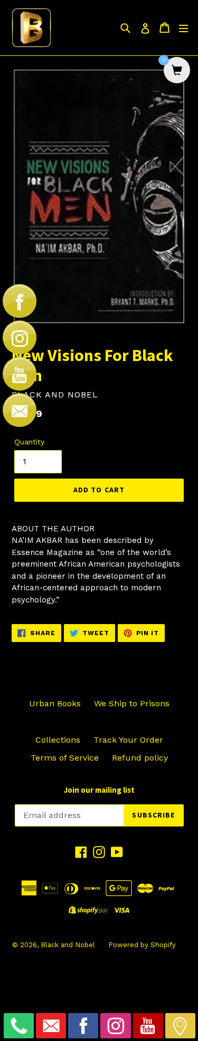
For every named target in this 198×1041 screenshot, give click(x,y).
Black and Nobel (68, 945)
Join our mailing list (99, 790)
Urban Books (55, 703)
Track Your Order (128, 740)
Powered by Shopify (142, 945)
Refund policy (140, 758)
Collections (57, 740)
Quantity (29, 441)
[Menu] (183, 28)
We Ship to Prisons (131, 703)
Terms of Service (65, 758)
